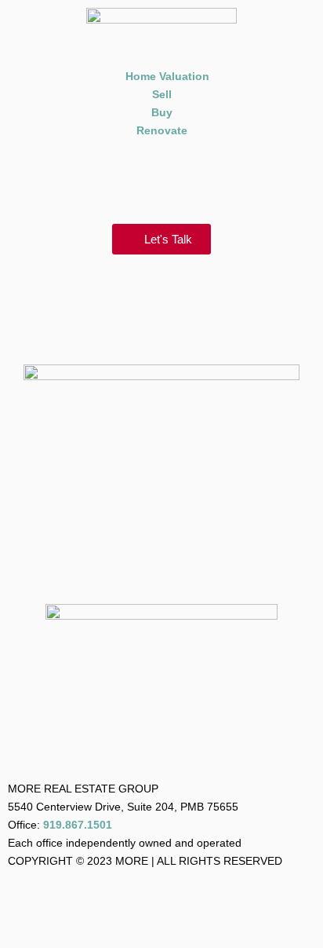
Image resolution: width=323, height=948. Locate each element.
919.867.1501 (77, 824)
